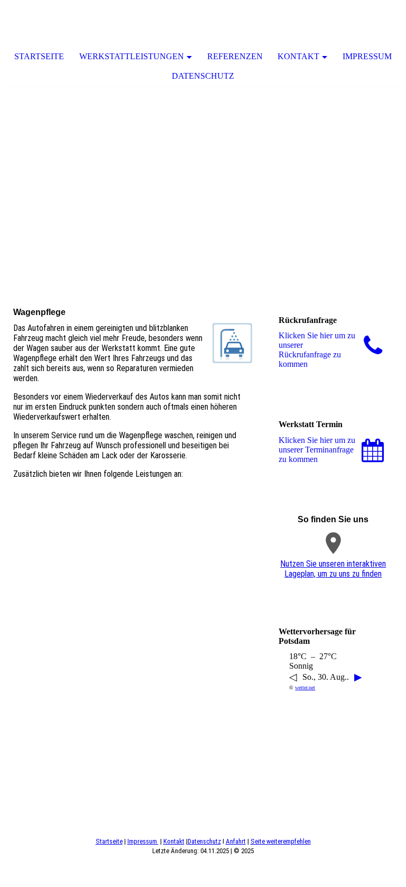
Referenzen (235, 56)
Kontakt (298, 56)
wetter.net (305, 687)
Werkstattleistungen (131, 56)
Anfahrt (236, 841)
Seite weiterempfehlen (281, 841)
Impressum (367, 56)
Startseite (39, 56)
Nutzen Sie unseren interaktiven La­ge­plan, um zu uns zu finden (333, 569)
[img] (203, 166)
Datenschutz (203, 75)
